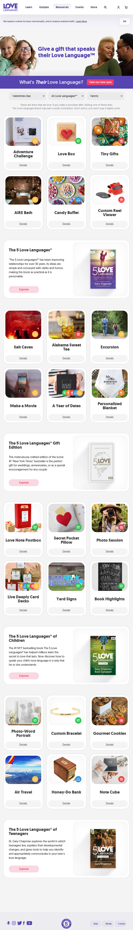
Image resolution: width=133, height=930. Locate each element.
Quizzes (44, 7)
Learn (28, 7)
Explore (24, 289)
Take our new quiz (100, 82)
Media (109, 923)
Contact (121, 923)
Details (23, 165)
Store (94, 7)
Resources (62, 7)
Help (96, 923)
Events (80, 7)
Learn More (81, 21)
